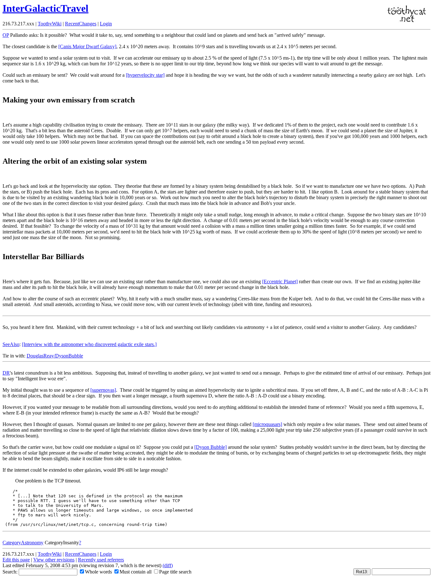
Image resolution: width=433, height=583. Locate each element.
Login (106, 23)
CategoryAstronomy (23, 542)
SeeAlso (11, 344)
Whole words (98, 571)
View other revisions (53, 559)
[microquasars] (267, 424)
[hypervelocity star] (145, 75)
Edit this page (16, 559)
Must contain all (136, 571)
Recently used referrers (101, 559)
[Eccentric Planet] (280, 281)
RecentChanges (80, 23)
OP (6, 35)
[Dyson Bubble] (210, 447)
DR (6, 373)
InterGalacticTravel (45, 8)
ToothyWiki (49, 23)
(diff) (168, 565)
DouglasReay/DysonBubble (55, 355)
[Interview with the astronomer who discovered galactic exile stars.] (89, 344)
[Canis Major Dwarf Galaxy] (87, 46)
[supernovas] (103, 390)
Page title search (175, 571)
